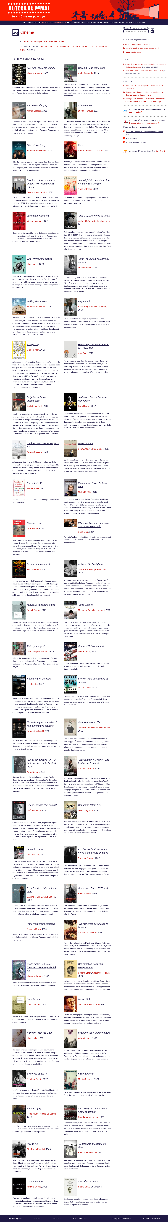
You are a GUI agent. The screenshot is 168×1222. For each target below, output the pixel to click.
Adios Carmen (85, 605)
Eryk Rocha (32, 528)
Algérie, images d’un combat (42, 805)
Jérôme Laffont (34, 810)
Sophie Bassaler (34, 452)
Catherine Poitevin (101, 973)
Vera (80, 145)
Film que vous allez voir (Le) (41, 68)
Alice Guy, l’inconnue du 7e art (94, 215)
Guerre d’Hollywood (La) (91, 646)
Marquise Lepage (35, 976)
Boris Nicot (83, 532)
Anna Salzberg (85, 189)
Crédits (37, 1218)
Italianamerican (86, 1073)
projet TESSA (134, 112)
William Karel (33, 855)
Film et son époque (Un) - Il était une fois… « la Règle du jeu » (42, 763)
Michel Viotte (84, 651)
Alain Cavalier (33, 488)
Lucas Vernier (84, 268)
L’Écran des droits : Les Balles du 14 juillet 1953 (143, 71)
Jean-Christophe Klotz (37, 192)
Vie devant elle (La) (37, 105)
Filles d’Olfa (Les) (36, 145)
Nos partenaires (79, 1218)
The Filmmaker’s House (39, 259)
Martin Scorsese (85, 1079)
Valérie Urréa (84, 221)
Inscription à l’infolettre (121, 1218)
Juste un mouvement (38, 215)
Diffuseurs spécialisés (132, 52)
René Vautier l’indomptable (41, 924)
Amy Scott (83, 353)
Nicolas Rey (32, 684)
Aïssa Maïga (84, 307)
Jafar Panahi (84, 728)
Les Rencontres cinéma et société (84, 22)
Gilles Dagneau (85, 810)
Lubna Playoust (85, 111)
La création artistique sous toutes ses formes (43, 41)
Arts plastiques (47, 47)
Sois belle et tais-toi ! (38, 1073)
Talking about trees (37, 301)
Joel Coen (83, 1005)
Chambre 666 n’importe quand (94, 1032)
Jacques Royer (34, 929)
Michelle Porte (84, 492)
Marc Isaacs (32, 264)
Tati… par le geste (36, 646)
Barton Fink (84, 999)
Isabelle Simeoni (98, 307)
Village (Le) (33, 344)
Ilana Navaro (84, 406)
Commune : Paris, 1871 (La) (93, 888)
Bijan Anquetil (84, 449)
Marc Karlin (32, 1038)
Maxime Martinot (34, 73)
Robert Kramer (33, 1005)
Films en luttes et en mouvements (143, 123)
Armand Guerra (34, 1187)
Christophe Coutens (87, 932)
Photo (84, 47)
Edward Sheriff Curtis (88, 1153)
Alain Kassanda (85, 73)
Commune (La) (35, 1181)
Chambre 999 (85, 105)
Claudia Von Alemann (88, 1117)
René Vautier (33, 1114)
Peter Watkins (84, 893)
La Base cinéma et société (53, 22)
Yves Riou (83, 569)
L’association (32, 22)
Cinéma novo (34, 523)
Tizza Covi (98, 151)
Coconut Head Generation (92, 68)
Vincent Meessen (35, 221)
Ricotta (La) (33, 1144)
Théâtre (93, 47)
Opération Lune (35, 849)
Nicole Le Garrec (48, 1114)
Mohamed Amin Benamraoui (91, 610)
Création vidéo (62, 47)
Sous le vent (33, 999)
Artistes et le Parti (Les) (90, 564)
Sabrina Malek (33, 897)
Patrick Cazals (33, 610)
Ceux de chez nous (88, 1181)
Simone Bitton (84, 973)
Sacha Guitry (84, 1187)
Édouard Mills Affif (35, 731)
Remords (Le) (34, 1108)
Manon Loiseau (34, 111)
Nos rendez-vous (110, 22)
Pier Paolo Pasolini (36, 1149)
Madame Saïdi (85, 443)
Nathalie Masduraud (100, 221)
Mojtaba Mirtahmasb (100, 728)
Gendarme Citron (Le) (89, 805)
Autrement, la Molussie (39, 678)
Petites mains (131, 139)
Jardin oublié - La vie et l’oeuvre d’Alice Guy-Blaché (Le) (41, 967)
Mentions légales (15, 1218)
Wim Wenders (84, 1038)
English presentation (151, 1218)
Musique (76, 47)
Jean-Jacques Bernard (37, 651)
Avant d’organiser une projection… (137, 44)
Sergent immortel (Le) (38, 564)
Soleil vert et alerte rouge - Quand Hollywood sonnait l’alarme (41, 183)
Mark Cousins (84, 687)
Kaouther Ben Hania (36, 151)
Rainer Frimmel (85, 151)
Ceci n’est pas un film (89, 722)
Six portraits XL (35, 483)
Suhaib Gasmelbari (36, 307)
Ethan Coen (94, 1005)
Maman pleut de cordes (136, 143)
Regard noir (84, 301)
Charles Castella (86, 769)
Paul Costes (98, 449)
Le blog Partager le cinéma (133, 22)
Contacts (57, 1218)
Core (159, 151)
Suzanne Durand (86, 858)
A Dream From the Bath (39, 1032)
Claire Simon (33, 350)
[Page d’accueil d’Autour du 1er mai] (29, 10)
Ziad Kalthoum (34, 569)
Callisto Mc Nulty (35, 406)
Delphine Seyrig (34, 1079)
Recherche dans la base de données (138, 28)
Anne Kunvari (33, 772)
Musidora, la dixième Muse (41, 605)
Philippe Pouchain (97, 569)
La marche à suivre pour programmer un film (142, 48)
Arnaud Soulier (48, 897)
